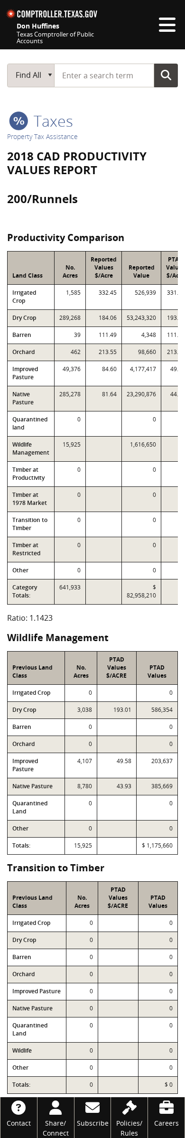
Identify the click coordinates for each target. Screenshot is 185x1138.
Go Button (166, 75)
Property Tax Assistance (42, 136)
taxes (51, 121)
